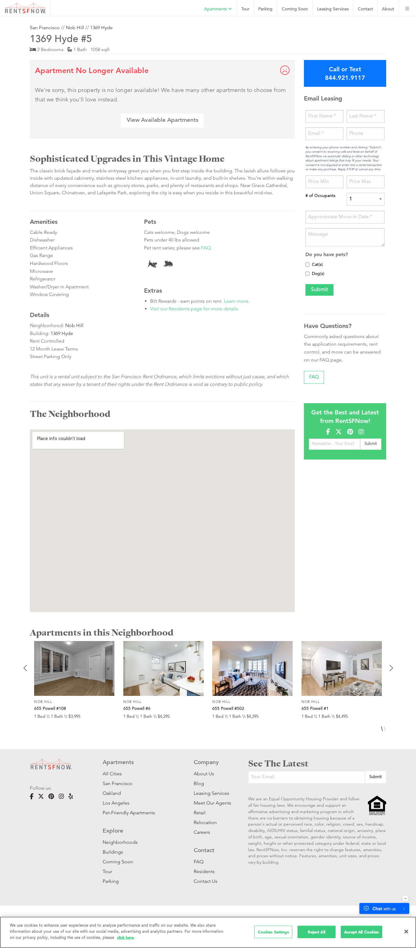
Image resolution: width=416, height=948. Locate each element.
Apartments (216, 9)
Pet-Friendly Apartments (129, 813)
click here (125, 937)
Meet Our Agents (212, 803)
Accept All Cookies (361, 931)
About (388, 9)
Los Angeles (116, 803)
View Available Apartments (162, 120)
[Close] (406, 931)
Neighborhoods (120, 842)
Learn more (236, 301)
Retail (200, 813)
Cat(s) (317, 265)
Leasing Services (211, 793)
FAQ (206, 248)
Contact (365, 9)
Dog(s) (318, 274)
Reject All (316, 931)
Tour (245, 9)
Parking (265, 9)
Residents (204, 871)
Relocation (205, 822)
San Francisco (45, 27)
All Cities (112, 774)
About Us (204, 774)
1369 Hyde (101, 27)
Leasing (333, 9)
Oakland (112, 793)
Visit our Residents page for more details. (194, 309)
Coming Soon (295, 9)
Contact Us (205, 881)
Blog (199, 783)
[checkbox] (307, 264)
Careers (202, 832)
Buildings (113, 852)
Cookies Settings (273, 931)
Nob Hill (75, 27)
